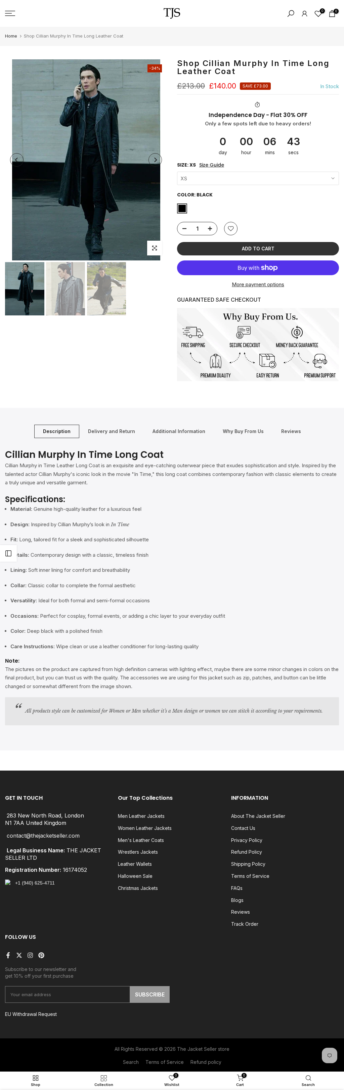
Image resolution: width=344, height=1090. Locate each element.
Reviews (291, 431)
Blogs (237, 900)
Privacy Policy (246, 840)
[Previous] (17, 160)
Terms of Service (250, 876)
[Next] (155, 160)
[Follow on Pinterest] (41, 955)
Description (57, 431)
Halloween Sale (135, 876)
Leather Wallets (135, 864)
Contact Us (243, 828)
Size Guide (211, 165)
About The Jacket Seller (258, 816)
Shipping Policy (248, 864)
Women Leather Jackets (145, 828)
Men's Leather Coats (141, 840)
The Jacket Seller (197, 1049)
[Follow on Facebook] (8, 955)
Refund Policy (246, 852)
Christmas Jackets (138, 888)
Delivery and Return (111, 431)
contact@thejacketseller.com (43, 835)
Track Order (244, 924)
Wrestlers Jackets (138, 852)
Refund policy (205, 1062)
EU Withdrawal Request (31, 1014)
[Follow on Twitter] (19, 955)
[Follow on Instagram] (30, 955)
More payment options (258, 284)
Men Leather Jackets (141, 816)
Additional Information (179, 431)
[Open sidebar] (8, 553)
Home (11, 36)
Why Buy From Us (243, 431)
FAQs (237, 888)
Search (131, 1062)
